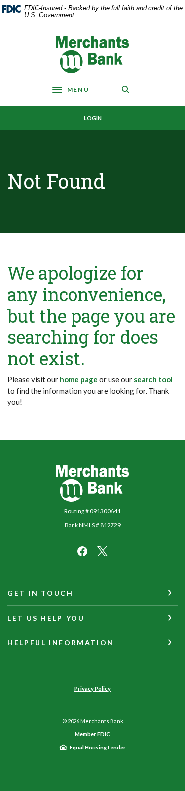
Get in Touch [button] (40, 593)
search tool (153, 379)
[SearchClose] (126, 89)
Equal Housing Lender (98, 747)
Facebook (82, 551)
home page (79, 379)
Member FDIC (92, 734)
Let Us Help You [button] (45, 618)
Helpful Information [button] (60, 642)
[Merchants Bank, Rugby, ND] (93, 54)
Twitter (102, 551)
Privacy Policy (92, 688)
